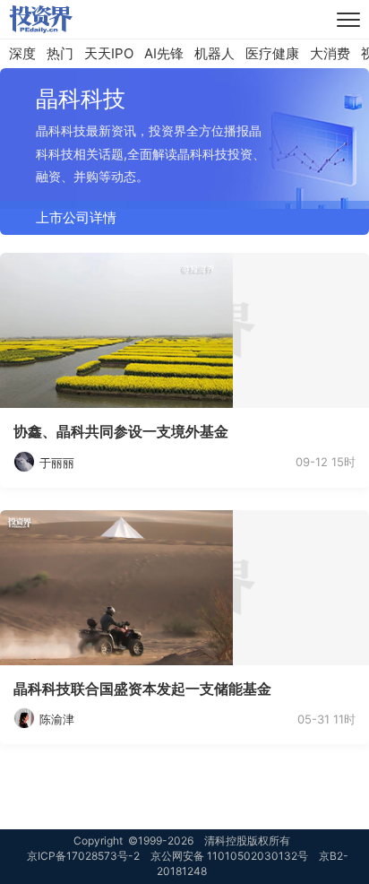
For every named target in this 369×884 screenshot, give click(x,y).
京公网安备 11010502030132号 (229, 855)
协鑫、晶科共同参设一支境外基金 (120, 431)
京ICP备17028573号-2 (83, 855)
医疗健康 (272, 53)
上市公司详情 (76, 217)
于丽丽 (56, 462)
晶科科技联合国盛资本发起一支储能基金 (142, 689)
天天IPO (108, 53)
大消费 (330, 53)
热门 (60, 53)
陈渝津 (56, 719)
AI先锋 (164, 53)
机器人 (214, 53)
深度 (22, 53)
